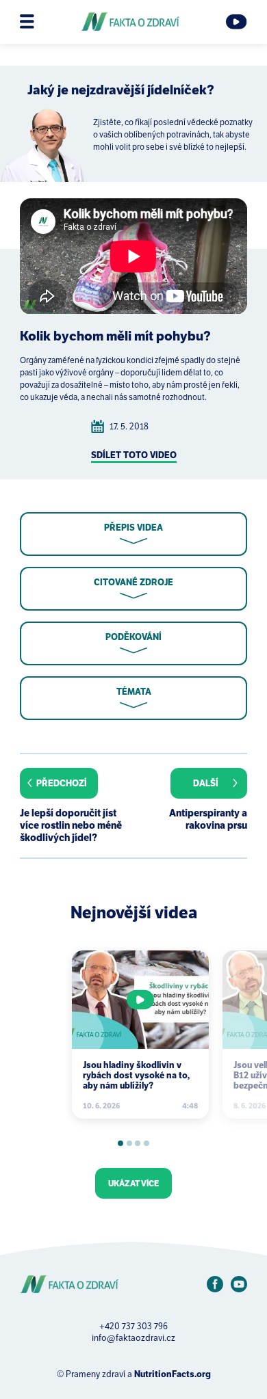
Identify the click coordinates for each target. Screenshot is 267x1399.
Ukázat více (133, 1183)
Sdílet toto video (134, 455)
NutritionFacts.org (172, 1374)
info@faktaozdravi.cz (133, 1338)
